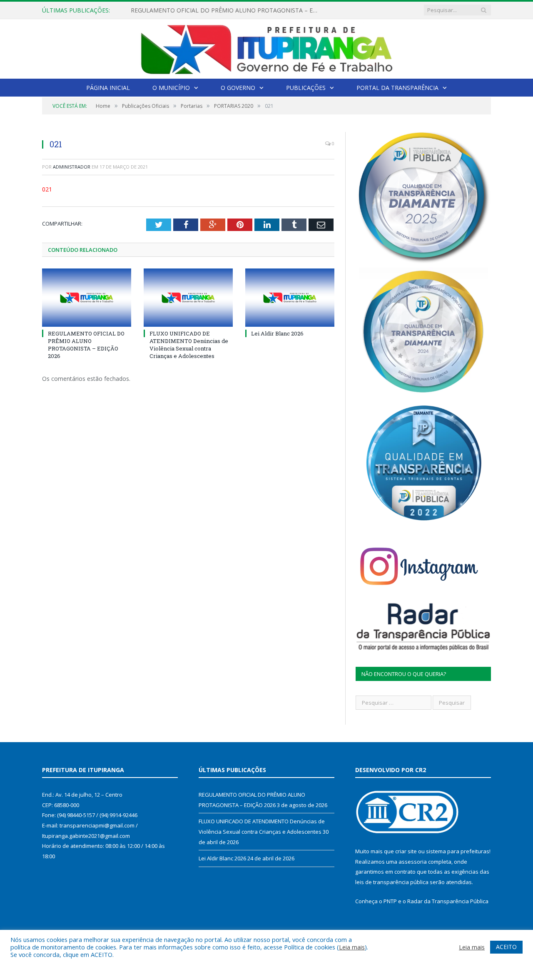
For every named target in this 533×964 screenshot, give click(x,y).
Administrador (71, 167)
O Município (171, 88)
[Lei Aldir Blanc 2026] (289, 297)
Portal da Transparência (397, 88)
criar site (406, 851)
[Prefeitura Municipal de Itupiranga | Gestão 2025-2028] (266, 47)
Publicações (306, 88)
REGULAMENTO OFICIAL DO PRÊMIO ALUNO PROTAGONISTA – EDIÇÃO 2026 (86, 345)
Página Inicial (108, 88)
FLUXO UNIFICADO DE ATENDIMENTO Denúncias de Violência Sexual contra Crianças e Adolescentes (226, 10)
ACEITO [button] (506, 947)
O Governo (238, 88)
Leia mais (352, 947)
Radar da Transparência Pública (447, 901)
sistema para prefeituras (457, 851)
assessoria (413, 861)
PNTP (390, 901)
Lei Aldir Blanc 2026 (277, 333)
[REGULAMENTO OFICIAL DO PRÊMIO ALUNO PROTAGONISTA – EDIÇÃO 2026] (86, 297)
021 (47, 189)
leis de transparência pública (391, 882)
